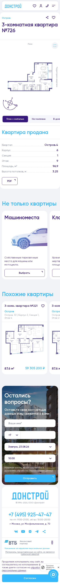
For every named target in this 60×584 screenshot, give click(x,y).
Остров (6, 18)
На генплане (39, 119)
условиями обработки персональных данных (28, 470)
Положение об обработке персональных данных (27, 548)
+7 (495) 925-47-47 (30, 514)
